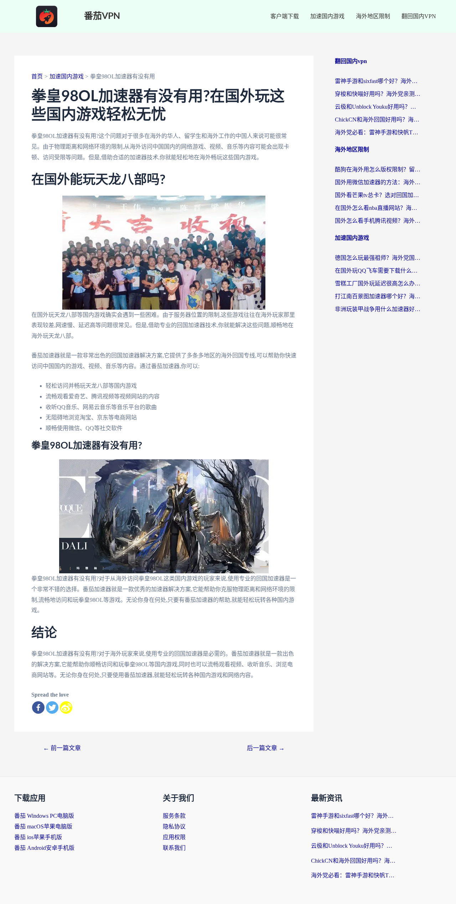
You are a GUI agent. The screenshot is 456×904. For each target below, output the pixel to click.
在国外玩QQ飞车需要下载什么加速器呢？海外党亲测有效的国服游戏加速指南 (377, 271)
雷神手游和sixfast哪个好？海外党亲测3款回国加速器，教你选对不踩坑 (377, 81)
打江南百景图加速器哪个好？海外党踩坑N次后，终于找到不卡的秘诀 (377, 296)
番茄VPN (102, 16)
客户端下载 (284, 16)
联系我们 (174, 848)
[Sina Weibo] (66, 707)
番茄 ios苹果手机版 (38, 837)
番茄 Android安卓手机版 (44, 848)
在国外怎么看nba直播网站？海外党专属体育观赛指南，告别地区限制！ (377, 208)
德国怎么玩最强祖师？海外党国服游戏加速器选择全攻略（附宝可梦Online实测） (377, 258)
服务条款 (174, 816)
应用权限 (174, 837)
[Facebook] (38, 707)
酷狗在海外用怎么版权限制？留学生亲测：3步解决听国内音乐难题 (377, 169)
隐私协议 (174, 826)
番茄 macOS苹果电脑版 (43, 826)
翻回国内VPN (418, 16)
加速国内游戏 (327, 16)
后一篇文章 (266, 748)
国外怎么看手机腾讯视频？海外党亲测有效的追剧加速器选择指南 (377, 221)
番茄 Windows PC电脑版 (44, 816)
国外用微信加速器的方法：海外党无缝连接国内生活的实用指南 (377, 182)
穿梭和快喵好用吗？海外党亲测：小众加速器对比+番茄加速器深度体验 (377, 94)
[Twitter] (52, 707)
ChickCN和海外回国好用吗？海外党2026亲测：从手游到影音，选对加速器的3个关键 (377, 120)
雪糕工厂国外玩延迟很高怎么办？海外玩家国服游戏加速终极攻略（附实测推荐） (377, 283)
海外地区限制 (373, 16)
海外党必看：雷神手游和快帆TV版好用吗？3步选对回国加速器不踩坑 (377, 132)
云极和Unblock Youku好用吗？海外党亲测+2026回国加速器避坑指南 (377, 107)
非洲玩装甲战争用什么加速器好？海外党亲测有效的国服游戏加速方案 (377, 309)
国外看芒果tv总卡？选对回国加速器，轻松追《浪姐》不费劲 (377, 195)
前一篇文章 (62, 748)
